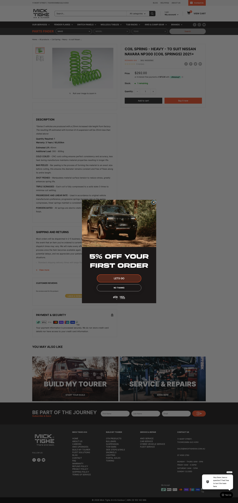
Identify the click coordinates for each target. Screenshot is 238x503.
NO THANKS (119, 288)
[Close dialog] (154, 202)
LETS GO (119, 278)
